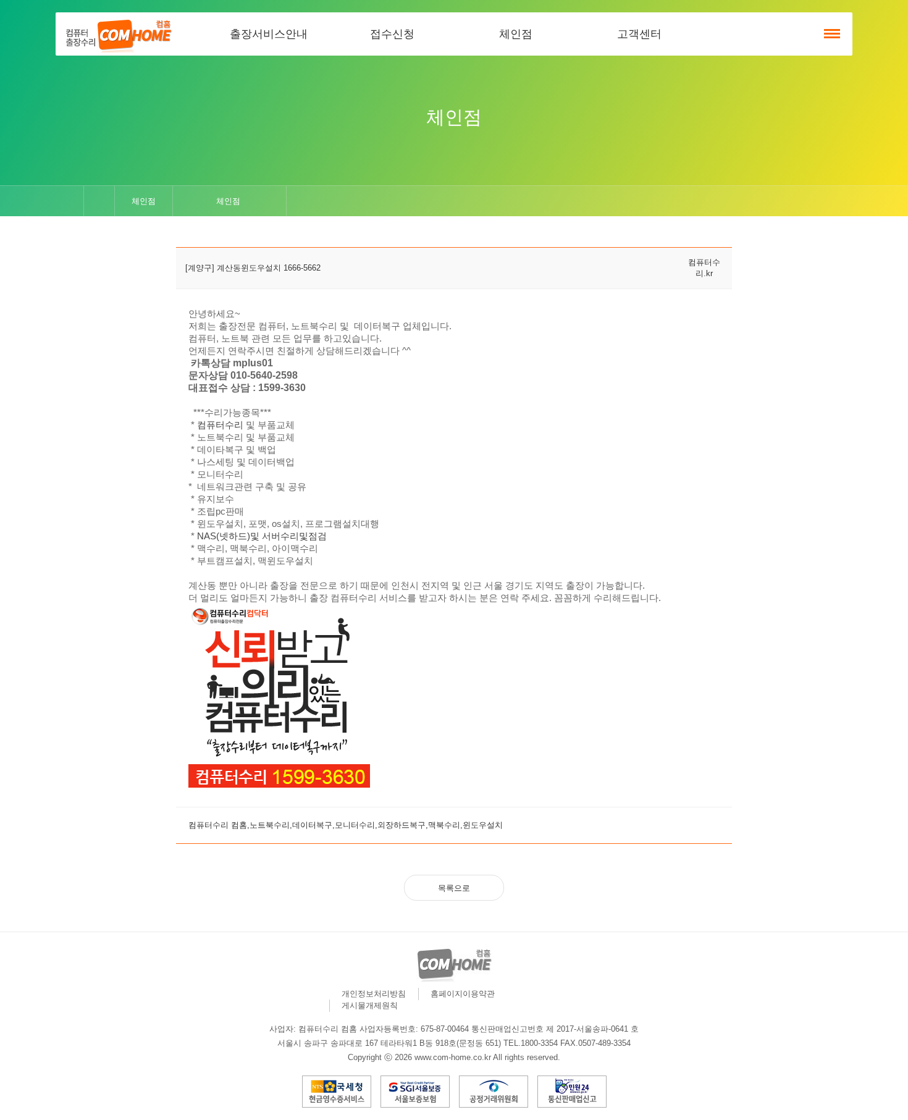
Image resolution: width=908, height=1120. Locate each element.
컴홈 (117, 34)
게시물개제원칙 (370, 1005)
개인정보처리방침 (374, 993)
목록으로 (454, 888)
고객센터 (639, 34)
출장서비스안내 (269, 34)
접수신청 (392, 34)
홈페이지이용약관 (463, 993)
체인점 (515, 34)
